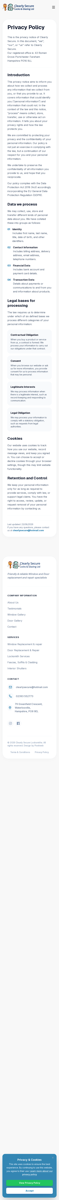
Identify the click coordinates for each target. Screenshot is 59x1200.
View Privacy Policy (29, 1183)
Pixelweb (39, 745)
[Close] (53, 1157)
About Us (12, 602)
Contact (11, 626)
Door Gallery (14, 620)
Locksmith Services (18, 656)
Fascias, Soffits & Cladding (22, 662)
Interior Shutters (16, 668)
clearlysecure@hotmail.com (28, 530)
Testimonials (14, 608)
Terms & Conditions (20, 752)
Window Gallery (16, 614)
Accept (30, 1190)
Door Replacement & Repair (23, 650)
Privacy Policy (42, 752)
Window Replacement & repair (24, 644)
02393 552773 (24, 696)
